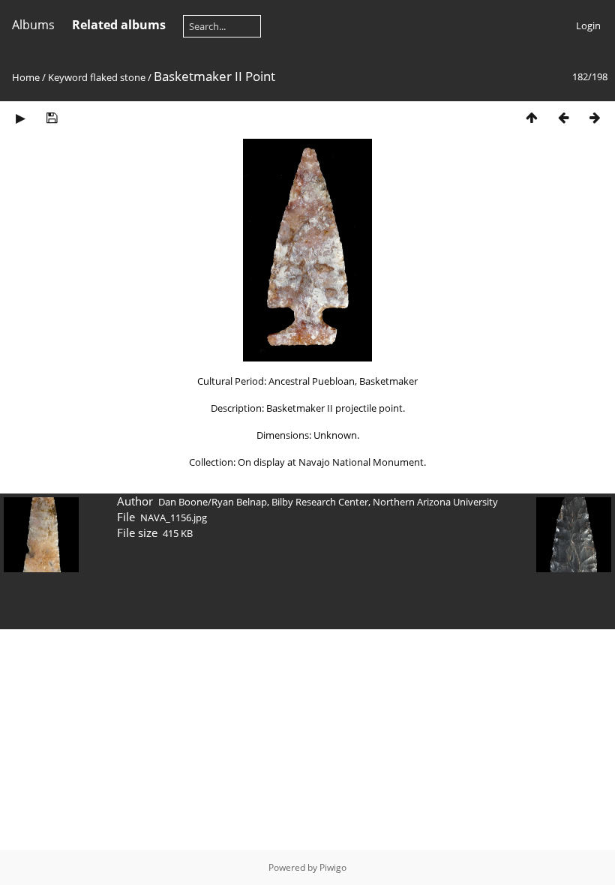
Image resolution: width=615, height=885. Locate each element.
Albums (33, 24)
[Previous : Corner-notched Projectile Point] (563, 117)
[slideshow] (20, 117)
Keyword (68, 77)
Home (26, 77)
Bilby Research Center (320, 501)
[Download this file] (52, 117)
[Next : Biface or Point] (594, 117)
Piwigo (333, 867)
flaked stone (118, 77)
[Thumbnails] (532, 117)
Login (588, 25)
